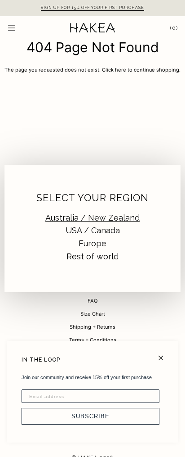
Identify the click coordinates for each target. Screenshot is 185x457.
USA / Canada (93, 230)
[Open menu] (20, 27)
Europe (92, 243)
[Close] (164, 354)
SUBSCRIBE (90, 416)
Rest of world (92, 256)
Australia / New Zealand (92, 217)
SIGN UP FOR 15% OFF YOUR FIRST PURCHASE (92, 7)
